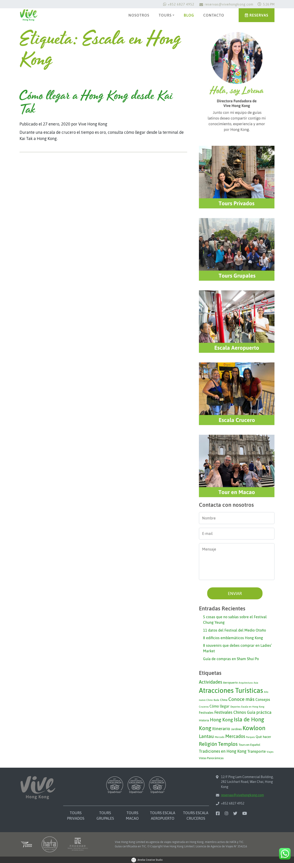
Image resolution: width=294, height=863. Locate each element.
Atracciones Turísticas (231, 690)
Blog (189, 15)
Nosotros (138, 15)
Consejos (262, 699)
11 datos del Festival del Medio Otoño (234, 630)
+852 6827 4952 (181, 4)
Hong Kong (221, 719)
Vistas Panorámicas (211, 758)
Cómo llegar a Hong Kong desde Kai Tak (96, 103)
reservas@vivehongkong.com (229, 4)
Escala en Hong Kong (252, 706)
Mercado (219, 737)
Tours (165, 15)
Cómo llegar (219, 706)
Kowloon (254, 728)
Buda (216, 700)
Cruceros (204, 706)
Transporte (256, 751)
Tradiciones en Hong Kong (222, 751)
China (223, 700)
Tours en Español (249, 744)
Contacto (213, 15)
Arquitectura (246, 682)
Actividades (210, 682)
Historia (204, 720)
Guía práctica (259, 712)
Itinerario (221, 728)
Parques (250, 737)
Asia (256, 682)
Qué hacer (263, 737)
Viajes (270, 751)
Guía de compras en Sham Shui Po (231, 659)
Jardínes (236, 729)
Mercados (235, 736)
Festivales (206, 712)
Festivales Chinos (230, 712)
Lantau (206, 736)
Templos (228, 744)
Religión (208, 744)
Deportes (235, 706)
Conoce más (241, 699)
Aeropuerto (230, 682)
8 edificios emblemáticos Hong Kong (233, 638)
